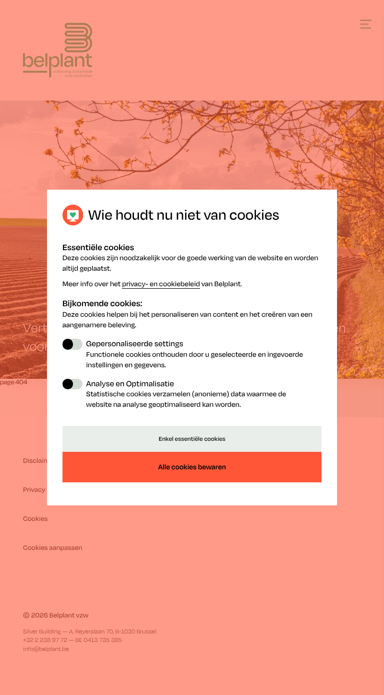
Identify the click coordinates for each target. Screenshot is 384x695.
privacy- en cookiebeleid (161, 284)
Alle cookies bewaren (192, 467)
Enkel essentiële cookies (192, 438)
